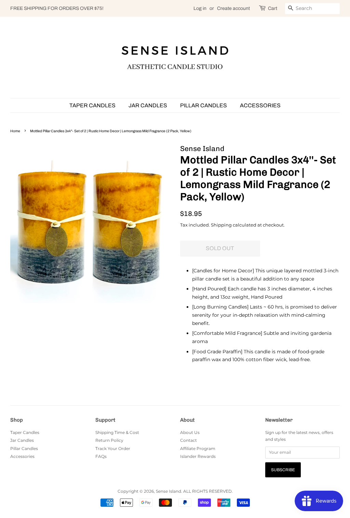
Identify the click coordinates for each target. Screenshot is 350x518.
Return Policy (109, 440)
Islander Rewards (198, 456)
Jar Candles (148, 105)
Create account (233, 8)
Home (15, 131)
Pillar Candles (203, 105)
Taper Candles (92, 105)
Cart (272, 8)
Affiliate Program (197, 448)
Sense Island (168, 491)
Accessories (260, 105)
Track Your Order (112, 448)
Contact (188, 440)
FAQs (101, 456)
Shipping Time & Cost (117, 432)
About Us (190, 432)
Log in (199, 8)
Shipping (221, 225)
